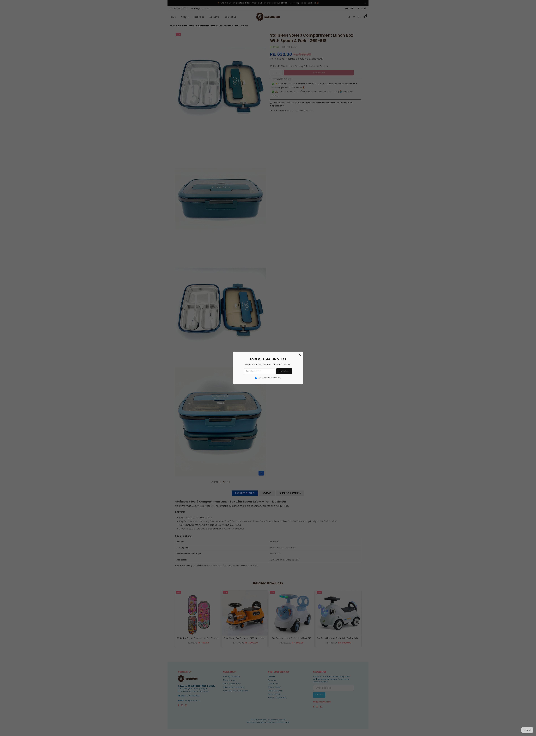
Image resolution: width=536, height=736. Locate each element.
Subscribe (284, 371)
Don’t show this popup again (269, 378)
